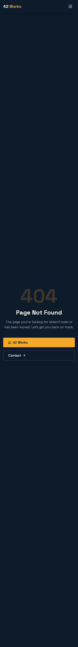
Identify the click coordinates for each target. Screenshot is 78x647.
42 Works (20, 342)
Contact (14, 355)
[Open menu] (70, 6)
